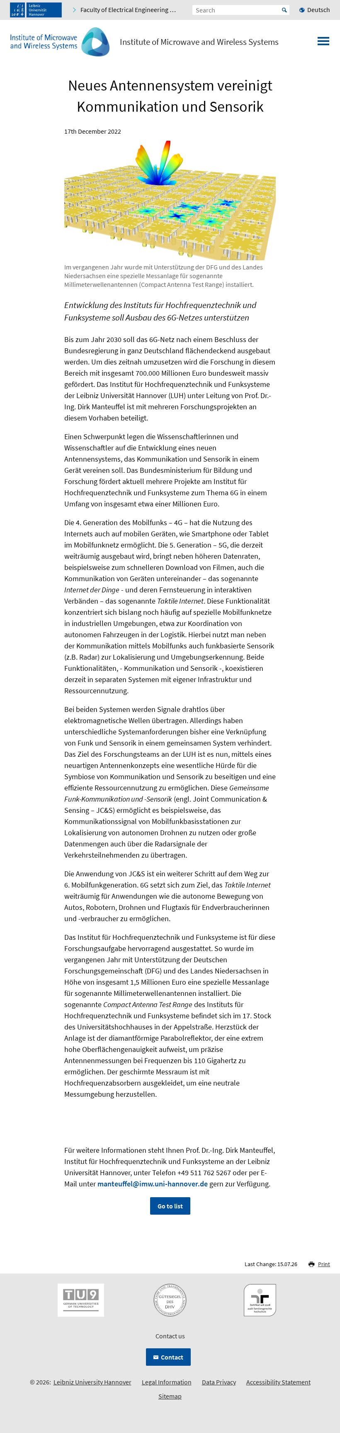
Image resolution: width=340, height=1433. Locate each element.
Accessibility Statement (278, 1382)
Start (284, 10)
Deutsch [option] (318, 9)
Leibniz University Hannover (92, 1382)
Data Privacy (219, 1382)
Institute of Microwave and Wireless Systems (199, 42)
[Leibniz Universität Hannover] (36, 9)
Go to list (170, 1206)
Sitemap (170, 1396)
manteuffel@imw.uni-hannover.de (152, 1183)
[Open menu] (323, 43)
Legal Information (167, 1382)
